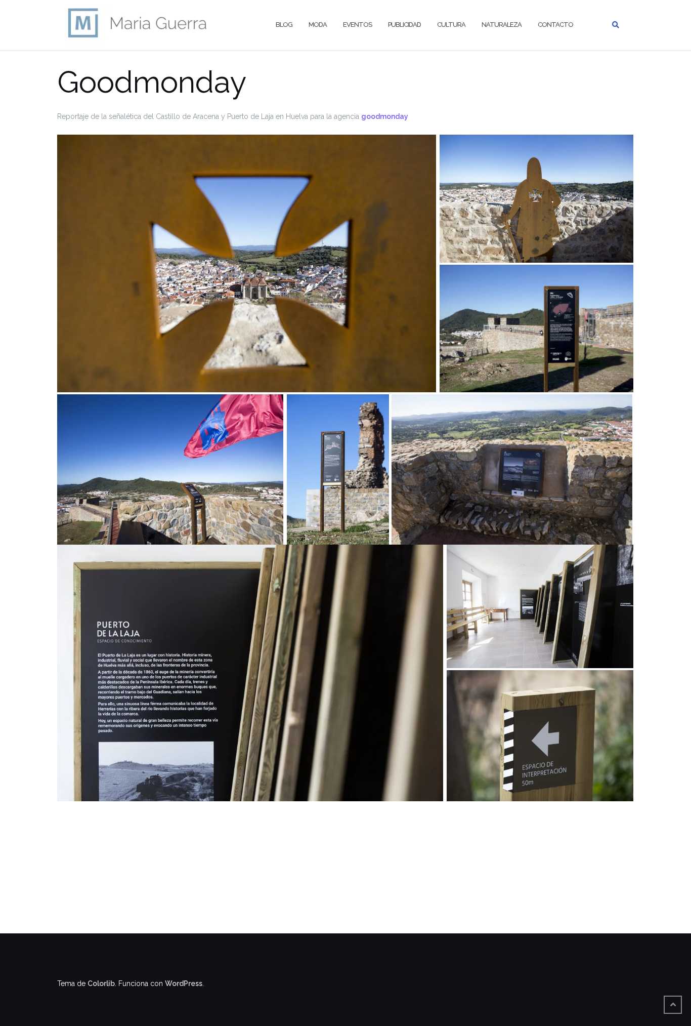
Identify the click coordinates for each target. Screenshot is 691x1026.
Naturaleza (502, 24)
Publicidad (404, 24)
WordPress (183, 983)
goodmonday (384, 116)
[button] (246, 263)
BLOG (284, 24)
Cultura (451, 24)
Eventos (357, 24)
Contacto (555, 24)
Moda (318, 24)
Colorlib (101, 983)
